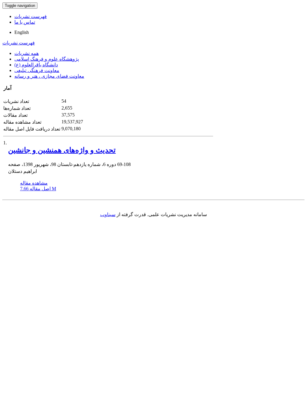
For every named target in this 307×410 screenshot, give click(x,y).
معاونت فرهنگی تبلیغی (36, 70)
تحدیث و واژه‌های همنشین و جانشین (62, 150)
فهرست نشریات (30, 16)
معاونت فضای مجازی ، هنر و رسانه (49, 76)
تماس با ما (24, 22)
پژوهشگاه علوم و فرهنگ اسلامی (46, 59)
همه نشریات (26, 53)
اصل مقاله (38, 188)
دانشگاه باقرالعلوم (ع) (36, 64)
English (21, 32)
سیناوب (107, 214)
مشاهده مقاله (34, 182)
